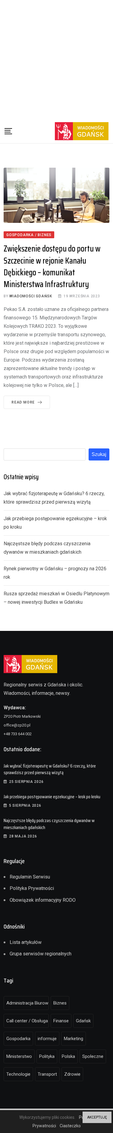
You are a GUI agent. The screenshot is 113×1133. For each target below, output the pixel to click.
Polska (68, 1056)
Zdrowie (72, 1074)
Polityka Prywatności (32, 888)
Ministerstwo (19, 1056)
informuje (47, 1038)
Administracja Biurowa (27, 1003)
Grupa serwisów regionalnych (40, 954)
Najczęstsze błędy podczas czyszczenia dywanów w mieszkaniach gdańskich (49, 824)
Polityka (47, 1056)
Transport (47, 1074)
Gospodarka (18, 1038)
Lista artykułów (26, 942)
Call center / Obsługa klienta (27, 1021)
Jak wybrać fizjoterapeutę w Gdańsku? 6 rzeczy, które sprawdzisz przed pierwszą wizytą (50, 769)
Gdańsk (83, 1021)
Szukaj (99, 454)
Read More (23, 402)
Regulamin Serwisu (30, 877)
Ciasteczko (70, 1125)
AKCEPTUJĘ (97, 1117)
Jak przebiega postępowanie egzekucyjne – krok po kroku (52, 796)
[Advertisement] (56, 59)
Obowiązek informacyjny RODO (43, 900)
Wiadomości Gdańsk (30, 296)
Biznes (60, 1003)
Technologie (18, 1074)
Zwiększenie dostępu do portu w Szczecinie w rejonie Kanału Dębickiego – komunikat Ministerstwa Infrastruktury (52, 266)
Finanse (61, 1021)
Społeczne (92, 1056)
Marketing (73, 1038)
